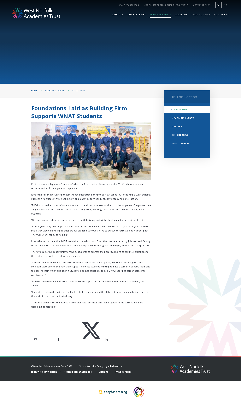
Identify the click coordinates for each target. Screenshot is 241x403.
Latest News (79, 90)
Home (34, 90)
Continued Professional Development (166, 5)
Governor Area (201, 5)
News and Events (54, 90)
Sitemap (104, 371)
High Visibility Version (44, 371)
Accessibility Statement (78, 371)
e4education (115, 366)
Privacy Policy (123, 371)
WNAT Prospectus (129, 5)
